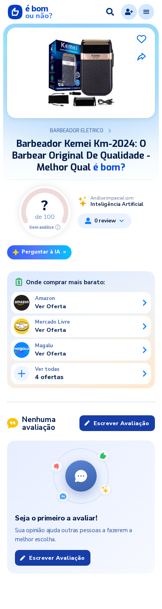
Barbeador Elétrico (76, 131)
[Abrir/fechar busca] (110, 12)
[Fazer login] (129, 12)
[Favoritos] (141, 39)
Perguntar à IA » (44, 251)
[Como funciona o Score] (57, 227)
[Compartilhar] (141, 57)
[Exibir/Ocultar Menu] (146, 12)
